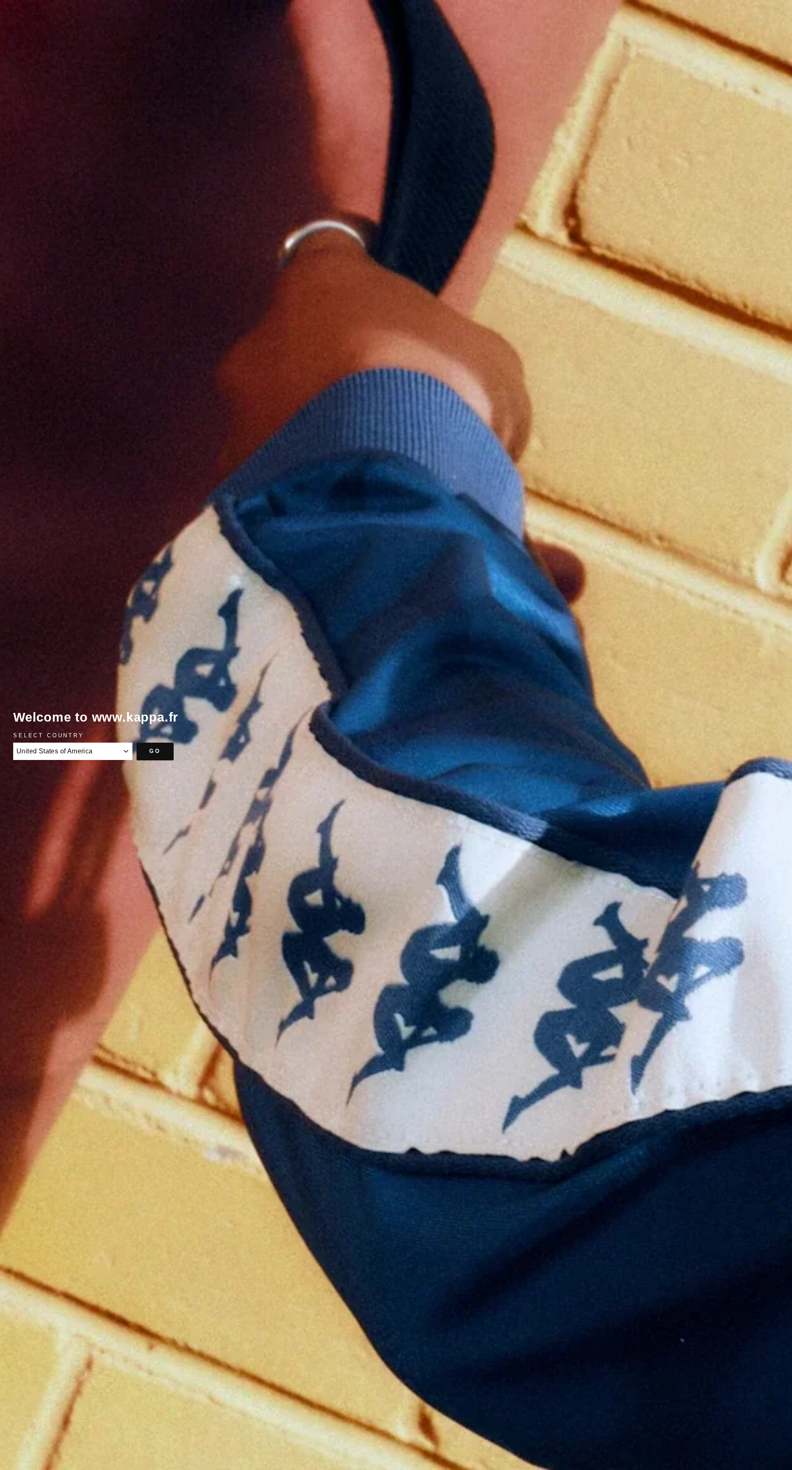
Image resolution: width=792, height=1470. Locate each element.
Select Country (48, 735)
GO (155, 751)
